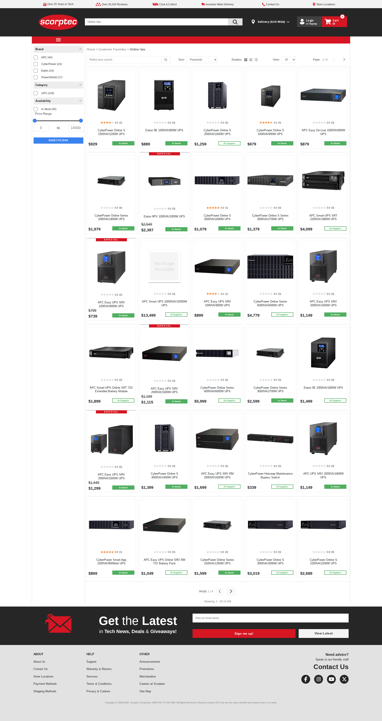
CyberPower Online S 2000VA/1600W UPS (217, 132)
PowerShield (51, 77)
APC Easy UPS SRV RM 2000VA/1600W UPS (217, 475)
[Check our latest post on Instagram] (317, 680)
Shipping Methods (44, 691)
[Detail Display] (251, 60)
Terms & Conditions (99, 683)
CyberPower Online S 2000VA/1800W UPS (217, 217)
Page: (316, 59)
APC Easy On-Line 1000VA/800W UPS (323, 132)
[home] (58, 22)
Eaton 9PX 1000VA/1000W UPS (164, 216)
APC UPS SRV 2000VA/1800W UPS (323, 475)
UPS (47, 93)
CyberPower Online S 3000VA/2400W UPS (164, 475)
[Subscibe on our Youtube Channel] (330, 680)
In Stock (48, 109)
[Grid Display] (246, 60)
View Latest (324, 633)
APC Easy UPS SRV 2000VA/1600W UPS (323, 303)
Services (92, 676)
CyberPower (51, 64)
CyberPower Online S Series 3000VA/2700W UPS (270, 217)
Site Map (145, 691)
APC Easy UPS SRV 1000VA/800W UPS (111, 304)
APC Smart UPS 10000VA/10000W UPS (164, 303)
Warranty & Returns (99, 669)
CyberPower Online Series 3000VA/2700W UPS (270, 389)
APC (46, 57)
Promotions (146, 669)
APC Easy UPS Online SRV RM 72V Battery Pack (164, 561)
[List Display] (256, 60)
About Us (39, 661)
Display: (237, 59)
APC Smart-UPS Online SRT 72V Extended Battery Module (111, 389)
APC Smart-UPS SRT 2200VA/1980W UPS (323, 217)
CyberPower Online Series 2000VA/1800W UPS (111, 217)
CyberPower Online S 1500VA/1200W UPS (111, 132)
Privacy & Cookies (98, 691)
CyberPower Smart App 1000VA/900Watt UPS (111, 561)
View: (276, 59)
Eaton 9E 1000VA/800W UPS (164, 130)
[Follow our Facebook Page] (304, 680)
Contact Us (40, 669)
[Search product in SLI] (235, 21)
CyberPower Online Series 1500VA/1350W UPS (217, 561)
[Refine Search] (166, 59)
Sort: (181, 59)
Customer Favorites (113, 49)
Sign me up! (244, 633)
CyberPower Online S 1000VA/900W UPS (270, 132)
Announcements (149, 661)
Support (91, 661)
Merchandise (147, 676)
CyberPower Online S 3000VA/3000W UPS (270, 561)
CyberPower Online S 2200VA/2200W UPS (323, 561)
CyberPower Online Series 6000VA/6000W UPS (270, 303)
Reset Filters (58, 140)
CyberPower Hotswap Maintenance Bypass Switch (270, 475)
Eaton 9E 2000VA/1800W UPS (323, 387)
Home (91, 49)
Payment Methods (45, 683)
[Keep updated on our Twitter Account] (342, 680)
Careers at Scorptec (152, 683)
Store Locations (43, 676)
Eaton (47, 70)
